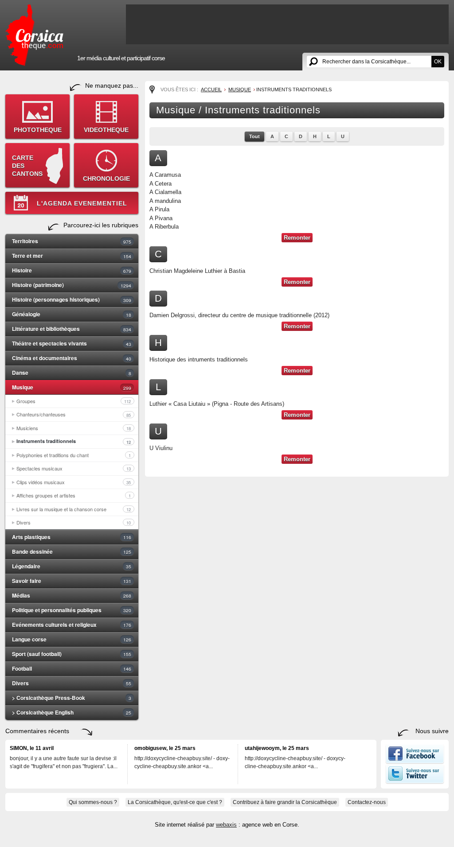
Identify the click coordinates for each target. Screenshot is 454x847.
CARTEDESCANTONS (27, 165)
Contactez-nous (367, 802)
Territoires (71, 241)
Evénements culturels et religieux (71, 625)
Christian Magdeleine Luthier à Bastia (197, 271)
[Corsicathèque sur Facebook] (414, 761)
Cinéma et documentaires (71, 358)
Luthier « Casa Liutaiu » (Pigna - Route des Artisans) (216, 403)
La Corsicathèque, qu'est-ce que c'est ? (175, 802)
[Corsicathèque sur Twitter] (414, 781)
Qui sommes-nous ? (93, 802)
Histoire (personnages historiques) (71, 299)
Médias (71, 595)
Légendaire (71, 566)
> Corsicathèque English (71, 712)
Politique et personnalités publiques (71, 610)
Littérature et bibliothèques (71, 329)
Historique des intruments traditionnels (198, 359)
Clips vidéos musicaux (73, 482)
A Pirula (159, 209)
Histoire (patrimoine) (71, 285)
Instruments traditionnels (73, 441)
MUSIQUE (239, 89)
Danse (71, 373)
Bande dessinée (71, 552)
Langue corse (71, 639)
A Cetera (160, 183)
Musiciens (73, 427)
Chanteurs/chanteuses (73, 414)
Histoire (71, 270)
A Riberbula (164, 226)
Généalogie (71, 314)
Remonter (297, 237)
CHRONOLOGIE (106, 178)
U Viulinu (160, 448)
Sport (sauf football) (71, 654)
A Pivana (160, 218)
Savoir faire (71, 581)
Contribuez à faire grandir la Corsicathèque (285, 802)
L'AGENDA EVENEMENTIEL (82, 203)
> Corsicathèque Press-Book (71, 698)
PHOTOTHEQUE (38, 129)
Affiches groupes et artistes (73, 495)
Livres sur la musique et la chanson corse (73, 509)
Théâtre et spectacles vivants (71, 343)
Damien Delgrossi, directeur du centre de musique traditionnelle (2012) (239, 315)
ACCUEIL (211, 89)
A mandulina (165, 201)
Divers (73, 522)
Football (71, 668)
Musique (71, 387)
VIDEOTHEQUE (106, 129)
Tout (254, 136)
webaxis (226, 824)
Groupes (73, 400)
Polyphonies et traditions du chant (73, 454)
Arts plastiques (71, 537)
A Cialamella (165, 192)
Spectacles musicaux (73, 468)
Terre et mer (71, 256)
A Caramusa (165, 174)
